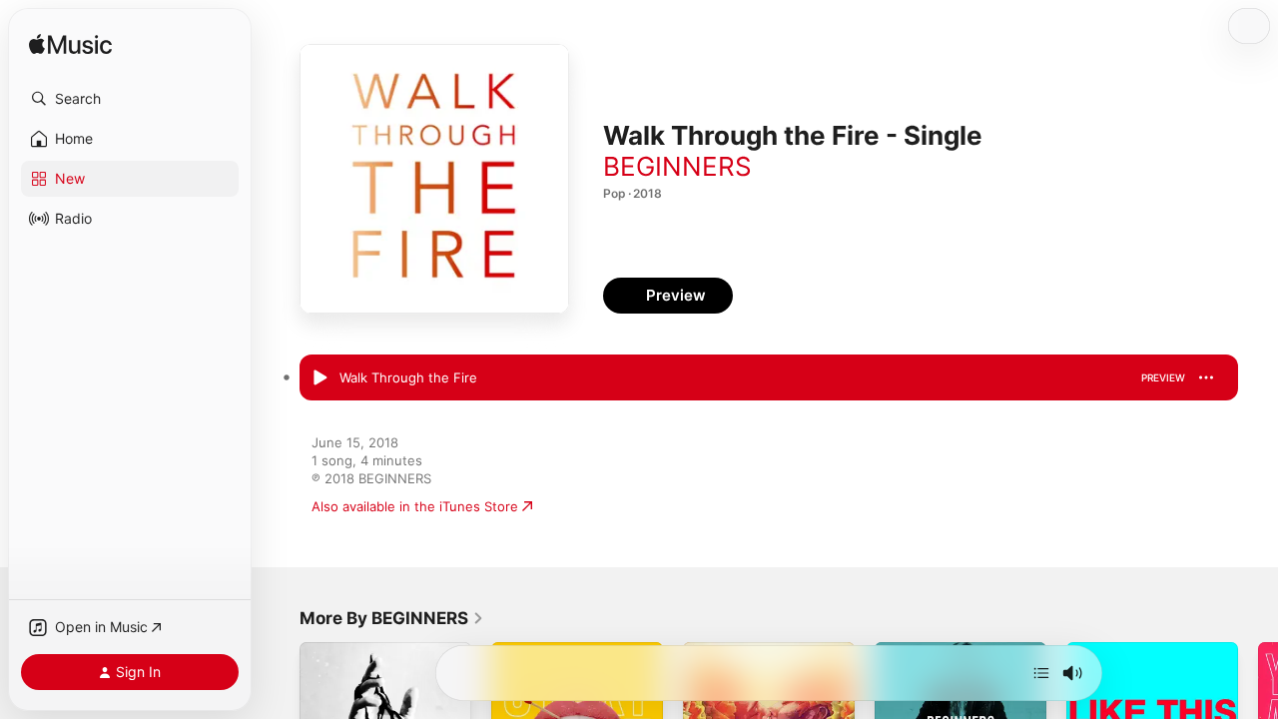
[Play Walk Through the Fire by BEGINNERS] (319, 378)
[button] (130, 99)
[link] (392, 618)
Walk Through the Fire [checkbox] (408, 377)
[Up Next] (1041, 673)
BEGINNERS (677, 166)
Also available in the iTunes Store (415, 506)
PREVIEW (1163, 377)
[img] (70, 45)
